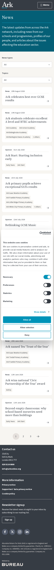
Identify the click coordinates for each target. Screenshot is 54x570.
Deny (27, 335)
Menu (46, 5)
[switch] (47, 285)
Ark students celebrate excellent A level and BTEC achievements (26, 120)
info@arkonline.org (11, 468)
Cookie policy (8, 493)
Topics (5, 73)
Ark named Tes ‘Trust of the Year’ (27, 347)
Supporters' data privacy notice (17, 489)
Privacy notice (8, 484)
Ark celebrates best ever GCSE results (24, 98)
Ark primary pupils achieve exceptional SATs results (23, 185)
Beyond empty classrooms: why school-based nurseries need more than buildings (25, 411)
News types (7, 57)
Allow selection (27, 327)
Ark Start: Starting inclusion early (23, 157)
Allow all (27, 320)
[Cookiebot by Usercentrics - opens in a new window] (39, 233)
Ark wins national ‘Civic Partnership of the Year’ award (25, 382)
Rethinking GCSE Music (20, 225)
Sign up (8, 519)
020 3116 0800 (8, 464)
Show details (40, 312)
